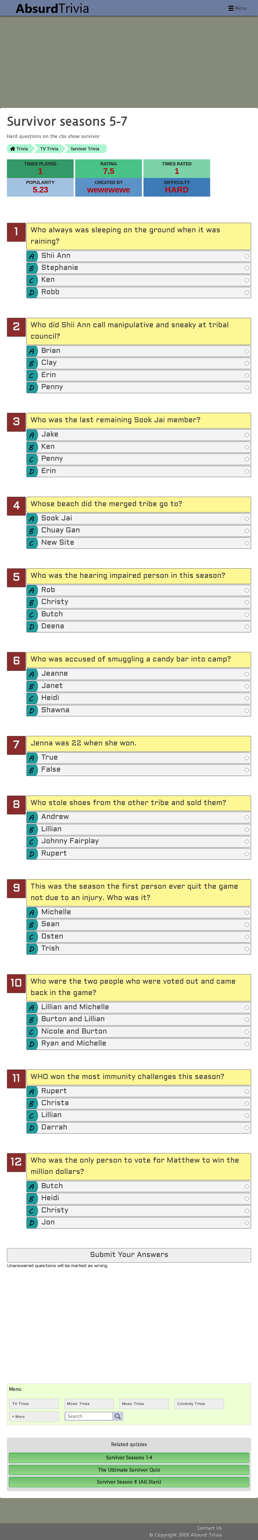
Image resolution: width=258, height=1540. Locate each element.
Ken (48, 280)
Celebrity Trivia (191, 1403)
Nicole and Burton (74, 1031)
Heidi (50, 698)
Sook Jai (56, 518)
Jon (48, 1222)
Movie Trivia (78, 1403)
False (51, 770)
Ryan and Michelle (73, 1043)
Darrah (54, 1127)
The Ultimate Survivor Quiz (129, 1470)
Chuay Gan (60, 530)
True (49, 758)
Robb (50, 292)
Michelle (56, 912)
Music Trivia (133, 1403)
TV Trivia (49, 148)
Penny (52, 387)
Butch (52, 614)
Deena (52, 626)
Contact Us (209, 1528)
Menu (241, 8)
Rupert (54, 853)
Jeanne (54, 674)
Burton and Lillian (73, 1019)
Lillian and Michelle (75, 1007)
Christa (55, 1103)
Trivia (22, 148)
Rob (48, 590)
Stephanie (59, 268)
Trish (50, 948)
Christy (54, 602)
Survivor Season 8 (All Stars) (129, 1482)
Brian (50, 351)
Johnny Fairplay (70, 841)
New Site (57, 543)
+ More (18, 1416)
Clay (49, 363)
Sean (50, 924)
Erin (48, 375)
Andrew (55, 817)
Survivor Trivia (85, 148)
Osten (52, 936)
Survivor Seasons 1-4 (129, 1457)
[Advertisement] (129, 60)
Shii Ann (55, 256)
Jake (50, 434)
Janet (52, 686)
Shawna (55, 710)
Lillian (51, 829)
